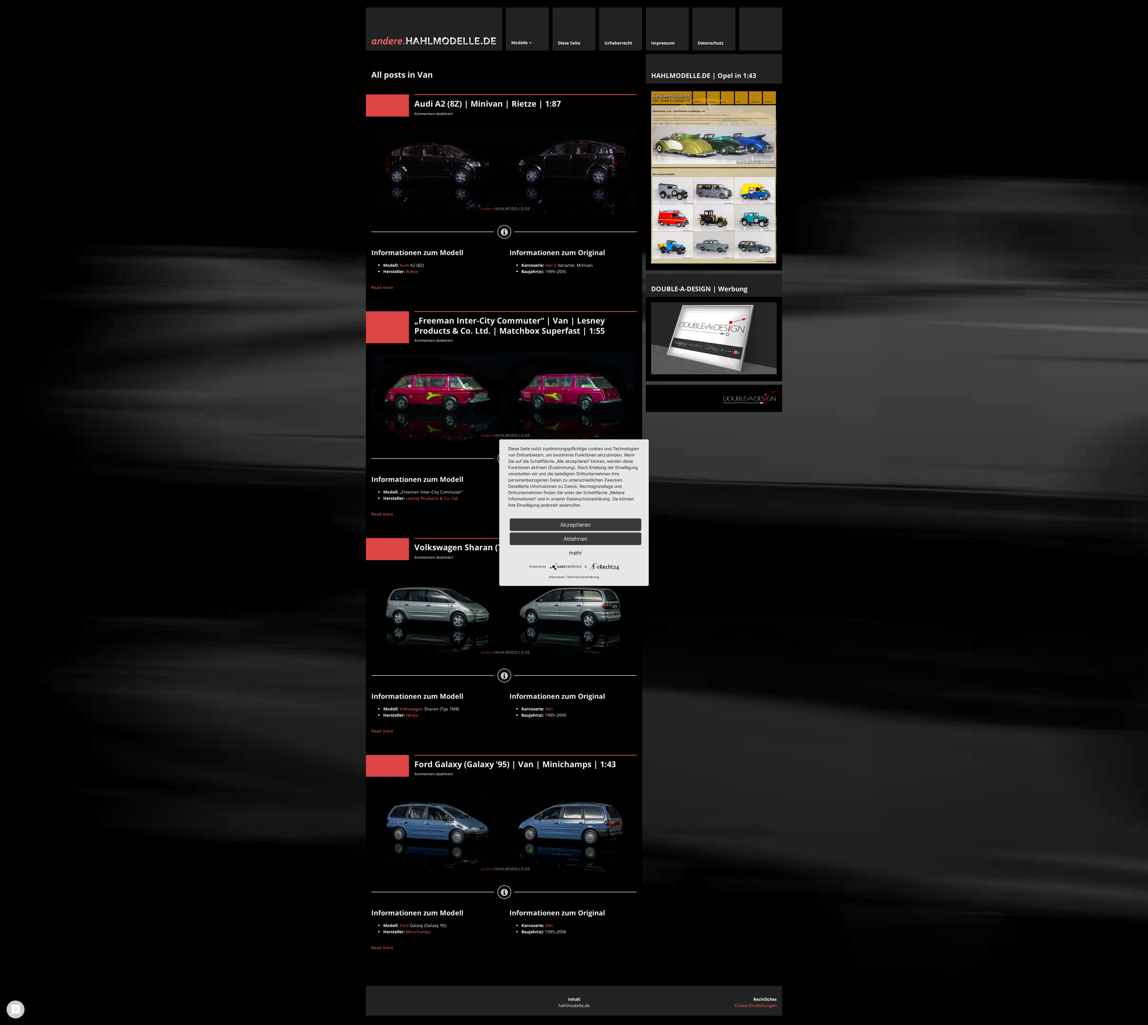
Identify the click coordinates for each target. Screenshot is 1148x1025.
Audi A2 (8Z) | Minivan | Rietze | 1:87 (487, 103)
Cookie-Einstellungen (756, 1005)
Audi (404, 265)
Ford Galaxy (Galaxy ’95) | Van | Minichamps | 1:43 (515, 764)
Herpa (412, 715)
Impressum (557, 576)
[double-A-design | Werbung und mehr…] (714, 373)
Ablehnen (575, 538)
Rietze (412, 271)
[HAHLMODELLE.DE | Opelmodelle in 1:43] (714, 262)
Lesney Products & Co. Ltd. (432, 498)
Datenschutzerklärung (583, 576)
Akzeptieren (575, 524)
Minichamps (418, 931)
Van (549, 265)
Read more (382, 287)
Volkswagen (411, 709)
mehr (575, 552)
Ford (404, 925)
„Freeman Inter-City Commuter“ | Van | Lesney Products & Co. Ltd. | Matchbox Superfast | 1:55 (509, 325)
